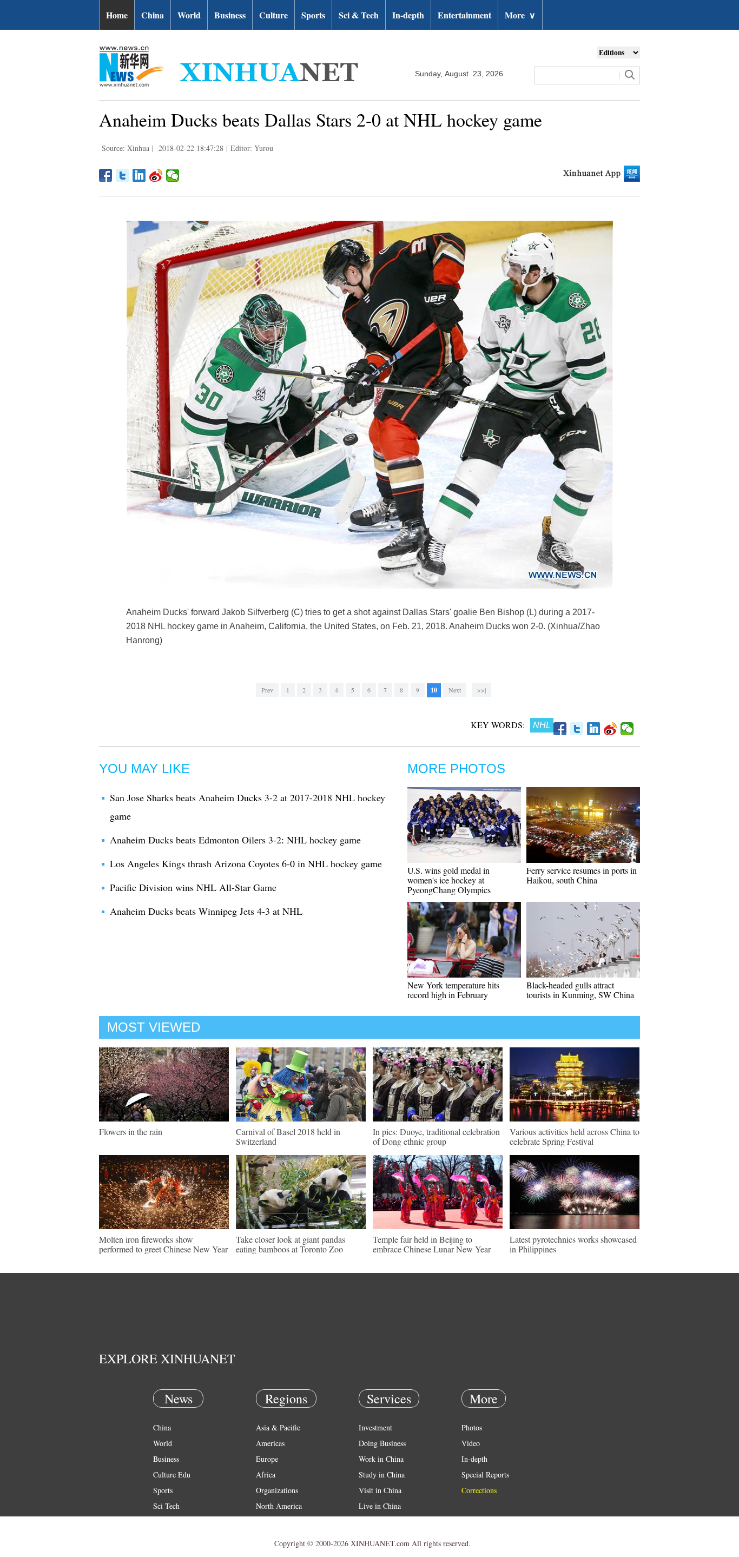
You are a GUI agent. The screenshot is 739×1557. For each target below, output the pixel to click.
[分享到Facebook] (106, 175)
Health (163, 1521)
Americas (270, 1443)
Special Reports (485, 1474)
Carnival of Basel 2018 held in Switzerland (288, 1136)
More (520, 15)
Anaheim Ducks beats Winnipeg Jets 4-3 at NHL (206, 911)
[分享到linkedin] (139, 175)
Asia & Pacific (278, 1427)
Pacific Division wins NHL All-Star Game (193, 887)
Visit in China (380, 1490)
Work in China (381, 1459)
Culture (273, 15)
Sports (313, 15)
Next (454, 689)
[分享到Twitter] (122, 175)
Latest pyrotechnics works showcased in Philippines (573, 1244)
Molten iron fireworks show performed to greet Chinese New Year (163, 1244)
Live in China (380, 1506)
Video (470, 1443)
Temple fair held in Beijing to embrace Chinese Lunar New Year (432, 1244)
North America (279, 1506)
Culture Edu (171, 1474)
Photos (471, 1427)
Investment (375, 1427)
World (189, 15)
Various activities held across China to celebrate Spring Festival (574, 1136)
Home (117, 15)
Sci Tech (166, 1506)
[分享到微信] (173, 175)
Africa (265, 1474)
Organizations (277, 1490)
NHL (542, 725)
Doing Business (382, 1443)
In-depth (408, 15)
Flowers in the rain (130, 1131)
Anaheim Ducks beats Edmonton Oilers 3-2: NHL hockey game (235, 839)
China (152, 15)
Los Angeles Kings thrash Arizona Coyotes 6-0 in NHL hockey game (246, 863)
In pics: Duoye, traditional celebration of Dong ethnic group (436, 1136)
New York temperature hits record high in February (453, 989)
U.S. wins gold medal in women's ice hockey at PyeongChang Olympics (449, 880)
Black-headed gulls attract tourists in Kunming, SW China (580, 989)
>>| (481, 689)
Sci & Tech (359, 15)
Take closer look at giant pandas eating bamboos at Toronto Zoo (290, 1244)
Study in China (382, 1474)
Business (230, 15)
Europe (267, 1459)
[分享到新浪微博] (156, 175)
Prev (267, 689)
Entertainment (464, 15)
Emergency (376, 1521)
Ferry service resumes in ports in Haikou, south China (581, 875)
